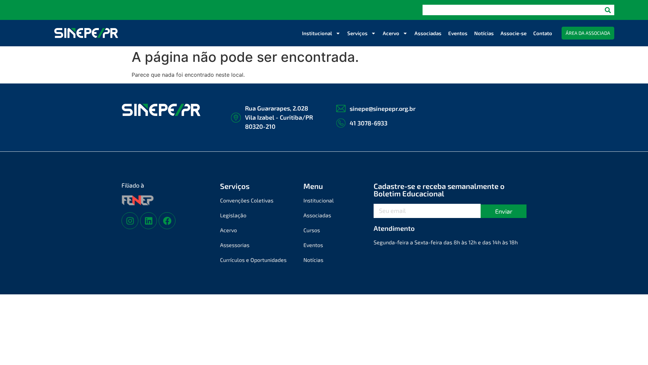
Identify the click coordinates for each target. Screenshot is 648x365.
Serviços (357, 33)
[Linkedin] (148, 220)
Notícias (484, 33)
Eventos (457, 33)
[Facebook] (167, 220)
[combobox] (512, 10)
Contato (542, 33)
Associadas (427, 33)
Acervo (391, 33)
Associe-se (513, 33)
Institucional (317, 33)
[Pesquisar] (607, 10)
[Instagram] (130, 220)
